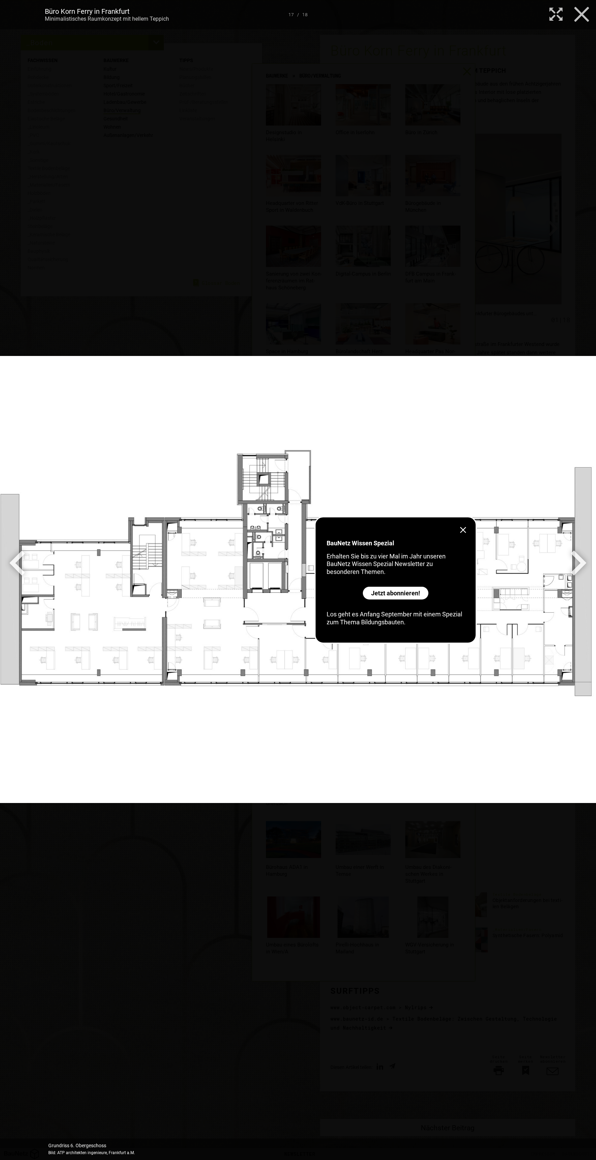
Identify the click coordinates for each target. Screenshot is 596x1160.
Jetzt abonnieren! (395, 593)
